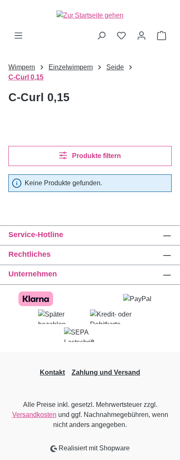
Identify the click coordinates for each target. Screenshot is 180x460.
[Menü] (18, 35)
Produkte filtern (95, 155)
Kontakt (52, 372)
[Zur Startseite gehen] (90, 15)
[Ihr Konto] (141, 35)
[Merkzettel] (121, 35)
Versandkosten (34, 414)
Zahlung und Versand (106, 372)
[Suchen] (101, 35)
